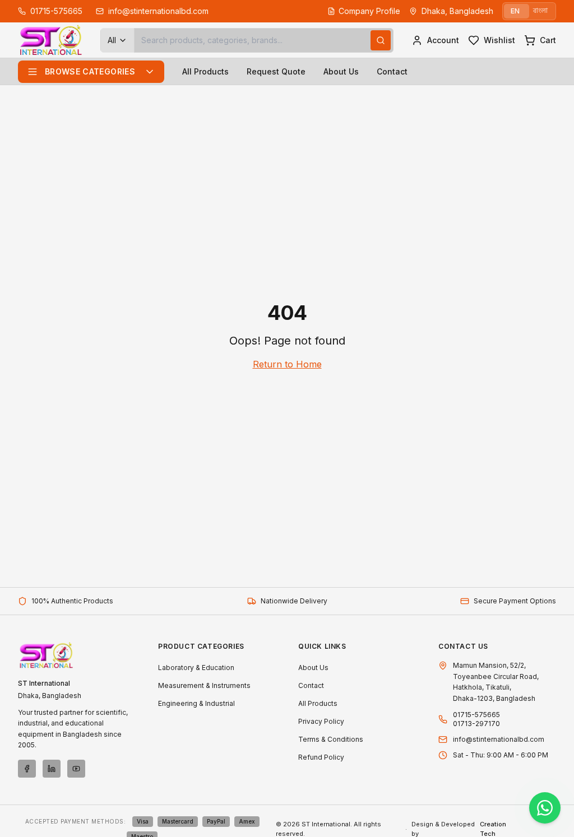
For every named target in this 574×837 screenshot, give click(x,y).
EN (515, 11)
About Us (341, 71)
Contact (392, 71)
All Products (205, 71)
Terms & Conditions (330, 739)
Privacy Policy (321, 721)
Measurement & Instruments (204, 685)
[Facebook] (27, 769)
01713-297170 (476, 723)
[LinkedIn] (52, 769)
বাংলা (540, 11)
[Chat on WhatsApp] (545, 808)
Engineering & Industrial (196, 703)
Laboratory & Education (196, 667)
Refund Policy (321, 757)
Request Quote (276, 71)
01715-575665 (476, 714)
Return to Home (287, 364)
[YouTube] (76, 769)
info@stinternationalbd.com (498, 739)
